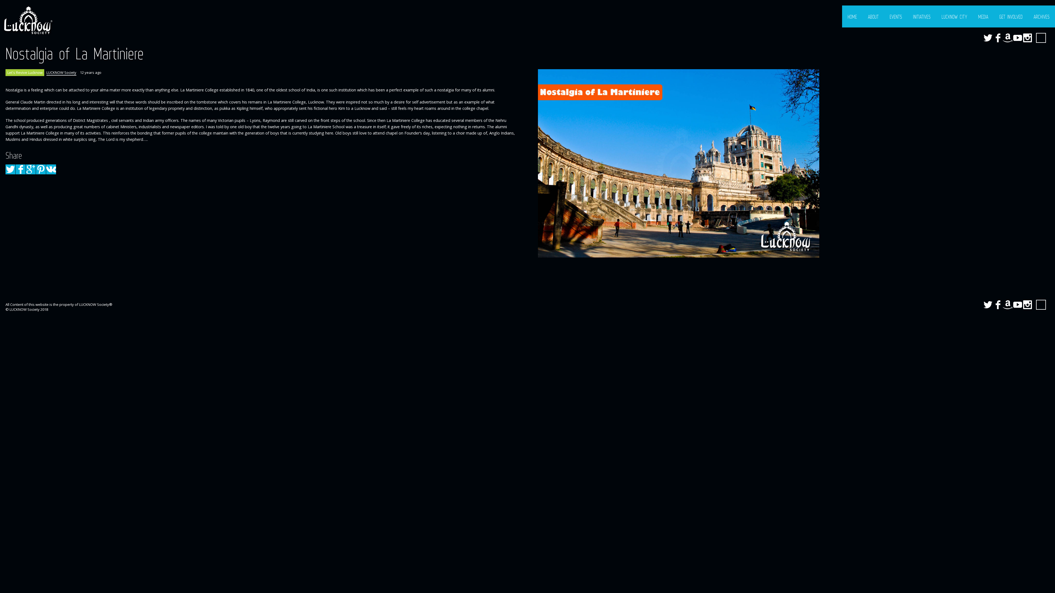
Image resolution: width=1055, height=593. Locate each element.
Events (896, 16)
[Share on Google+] (31, 169)
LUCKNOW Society (61, 72)
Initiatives (922, 16)
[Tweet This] (10, 169)
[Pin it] (41, 169)
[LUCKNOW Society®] (27, 20)
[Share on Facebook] (21, 169)
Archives (1042, 16)
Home (852, 16)
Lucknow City (954, 16)
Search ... (1041, 38)
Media (983, 16)
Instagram (1027, 38)
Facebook (998, 38)
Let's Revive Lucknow (25, 72)
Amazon (1008, 38)
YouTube (1018, 38)
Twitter (988, 38)
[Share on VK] (51, 169)
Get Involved (1011, 16)
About (873, 16)
